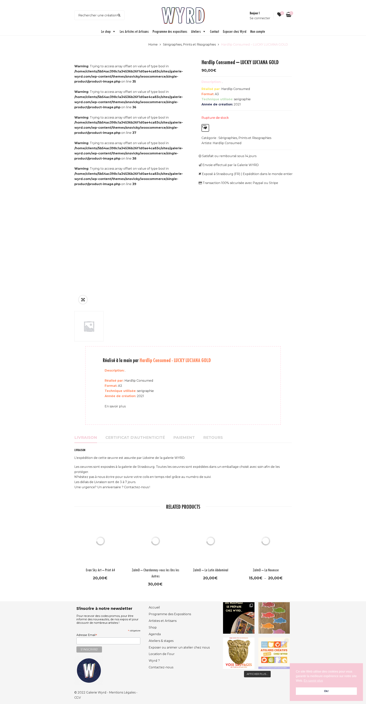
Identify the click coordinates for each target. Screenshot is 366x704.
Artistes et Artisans (163, 621)
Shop (153, 627)
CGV (77, 697)
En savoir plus (115, 406)
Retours (213, 437)
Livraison (85, 437)
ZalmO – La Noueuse (266, 570)
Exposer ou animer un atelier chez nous (179, 647)
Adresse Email (86, 635)
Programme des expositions (169, 31)
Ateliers (196, 31)
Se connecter (260, 18)
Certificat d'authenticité (135, 437)
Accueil (154, 607)
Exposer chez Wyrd (234, 31)
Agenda (155, 634)
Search (119, 15)
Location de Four (162, 654)
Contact (214, 31)
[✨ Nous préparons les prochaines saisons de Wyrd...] (238, 618)
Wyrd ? (154, 660)
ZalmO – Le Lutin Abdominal (210, 570)
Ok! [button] (326, 691)
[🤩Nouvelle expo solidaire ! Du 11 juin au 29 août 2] (238, 653)
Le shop (106, 31)
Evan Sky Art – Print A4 (100, 570)
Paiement (184, 437)
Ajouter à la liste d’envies (205, 128)
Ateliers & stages (161, 641)
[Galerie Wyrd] (183, 15)
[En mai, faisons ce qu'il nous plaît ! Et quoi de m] (274, 653)
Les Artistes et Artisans (134, 31)
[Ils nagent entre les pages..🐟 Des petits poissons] (274, 618)
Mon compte (257, 31)
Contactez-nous (161, 667)
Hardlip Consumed (227, 143)
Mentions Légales (122, 692)
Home (153, 44)
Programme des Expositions (170, 614)
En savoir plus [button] (313, 680)
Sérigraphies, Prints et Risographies (189, 44)
